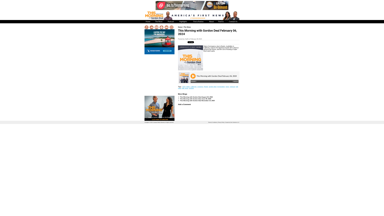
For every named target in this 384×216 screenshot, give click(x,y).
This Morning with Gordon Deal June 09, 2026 (195, 99)
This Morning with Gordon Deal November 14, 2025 (197, 100)
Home (180, 27)
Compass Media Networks (159, 122)
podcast (232, 87)
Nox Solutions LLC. (235, 122)
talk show (185, 88)
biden (188, 87)
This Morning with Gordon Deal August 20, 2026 (196, 97)
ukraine (191, 88)
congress (200, 87)
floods (206, 87)
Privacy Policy (221, 122)
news (227, 87)
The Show (187, 27)
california (193, 87)
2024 (184, 87)
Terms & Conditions (212, 122)
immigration (221, 87)
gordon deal (212, 87)
